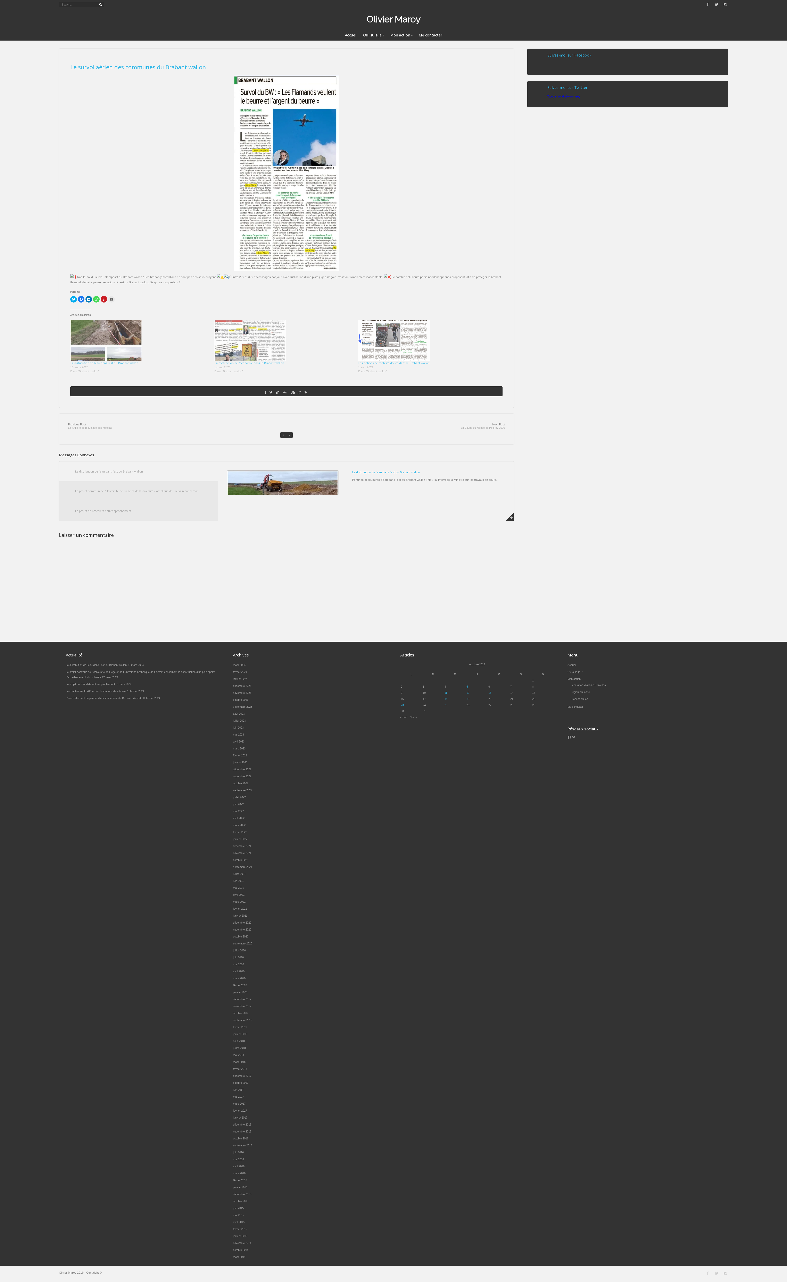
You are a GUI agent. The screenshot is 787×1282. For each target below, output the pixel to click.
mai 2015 (238, 1215)
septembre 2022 (242, 790)
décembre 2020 (242, 922)
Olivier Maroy (394, 19)
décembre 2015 (242, 1194)
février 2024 (240, 671)
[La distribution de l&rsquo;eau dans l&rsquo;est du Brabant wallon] (140, 340)
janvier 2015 (240, 1236)
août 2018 (239, 1041)
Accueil (351, 35)
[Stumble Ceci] (292, 392)
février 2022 (240, 832)
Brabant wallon (579, 699)
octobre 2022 (240, 783)
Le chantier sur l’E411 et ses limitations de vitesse (96, 691)
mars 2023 (239, 748)
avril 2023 (239, 741)
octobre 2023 (240, 699)
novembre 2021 (242, 853)
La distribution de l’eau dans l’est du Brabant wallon (104, 363)
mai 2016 (238, 1159)
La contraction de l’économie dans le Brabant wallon (249, 363)
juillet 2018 (239, 1048)
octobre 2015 (240, 1201)
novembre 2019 (242, 1006)
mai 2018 (238, 1054)
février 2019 (240, 1027)
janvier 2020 (240, 992)
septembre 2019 (242, 1020)
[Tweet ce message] (270, 392)
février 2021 (240, 908)
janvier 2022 (240, 839)
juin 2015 (238, 1208)
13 (489, 692)
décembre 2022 (242, 769)
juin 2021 (238, 880)
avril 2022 (239, 818)
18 (446, 699)
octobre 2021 (240, 859)
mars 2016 (239, 1173)
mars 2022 (239, 825)
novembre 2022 (242, 776)
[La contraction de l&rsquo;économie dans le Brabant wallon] (284, 340)
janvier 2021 (240, 915)
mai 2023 (238, 734)
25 (446, 705)
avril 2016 (239, 1166)
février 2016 (240, 1180)
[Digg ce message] (285, 392)
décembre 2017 (242, 1075)
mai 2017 (238, 1096)
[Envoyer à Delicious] (277, 392)
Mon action (400, 35)
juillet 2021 (239, 873)
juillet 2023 (239, 720)
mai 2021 (238, 887)
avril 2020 (239, 971)
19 (467, 699)
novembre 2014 (242, 1243)
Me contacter (430, 35)
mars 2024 (239, 665)
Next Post (483, 426)
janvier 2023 (240, 762)
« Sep (403, 717)
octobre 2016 (240, 1138)
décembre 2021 (242, 846)
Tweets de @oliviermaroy (563, 96)
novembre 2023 (242, 692)
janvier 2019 (240, 1034)
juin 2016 (238, 1152)
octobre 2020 (240, 936)
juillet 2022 (239, 797)
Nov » (413, 717)
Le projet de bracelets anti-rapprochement (103, 511)
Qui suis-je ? (373, 35)
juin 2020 (238, 957)
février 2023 (240, 755)
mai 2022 (238, 811)
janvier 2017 (240, 1117)
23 (402, 705)
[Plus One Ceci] (299, 392)
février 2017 (240, 1110)
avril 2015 (239, 1222)
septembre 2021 (242, 866)
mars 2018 (239, 1061)
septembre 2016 (242, 1145)
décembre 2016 (242, 1124)
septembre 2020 (242, 943)
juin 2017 (238, 1089)
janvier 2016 (240, 1187)
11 (446, 692)
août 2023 (239, 713)
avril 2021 (239, 894)
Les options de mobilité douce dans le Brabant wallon (394, 363)
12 (467, 692)
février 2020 (240, 985)
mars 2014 (239, 1256)
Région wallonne (580, 692)
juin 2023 (238, 727)
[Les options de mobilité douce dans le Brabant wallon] (428, 340)
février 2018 (240, 1068)
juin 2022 (238, 804)
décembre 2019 (242, 999)
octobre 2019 (240, 1013)
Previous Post (90, 426)
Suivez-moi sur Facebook (569, 55)
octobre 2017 (240, 1082)
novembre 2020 (242, 929)
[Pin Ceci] (306, 392)
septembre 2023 (242, 706)
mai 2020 (238, 964)
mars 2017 (239, 1103)
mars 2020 (239, 978)
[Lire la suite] (510, 517)
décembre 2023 (242, 685)
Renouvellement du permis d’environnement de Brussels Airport (104, 698)
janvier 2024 (240, 678)
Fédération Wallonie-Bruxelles (588, 685)
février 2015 (240, 1229)
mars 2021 (239, 901)
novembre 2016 (242, 1131)
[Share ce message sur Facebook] (265, 392)
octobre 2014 (240, 1249)
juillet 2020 (239, 950)
